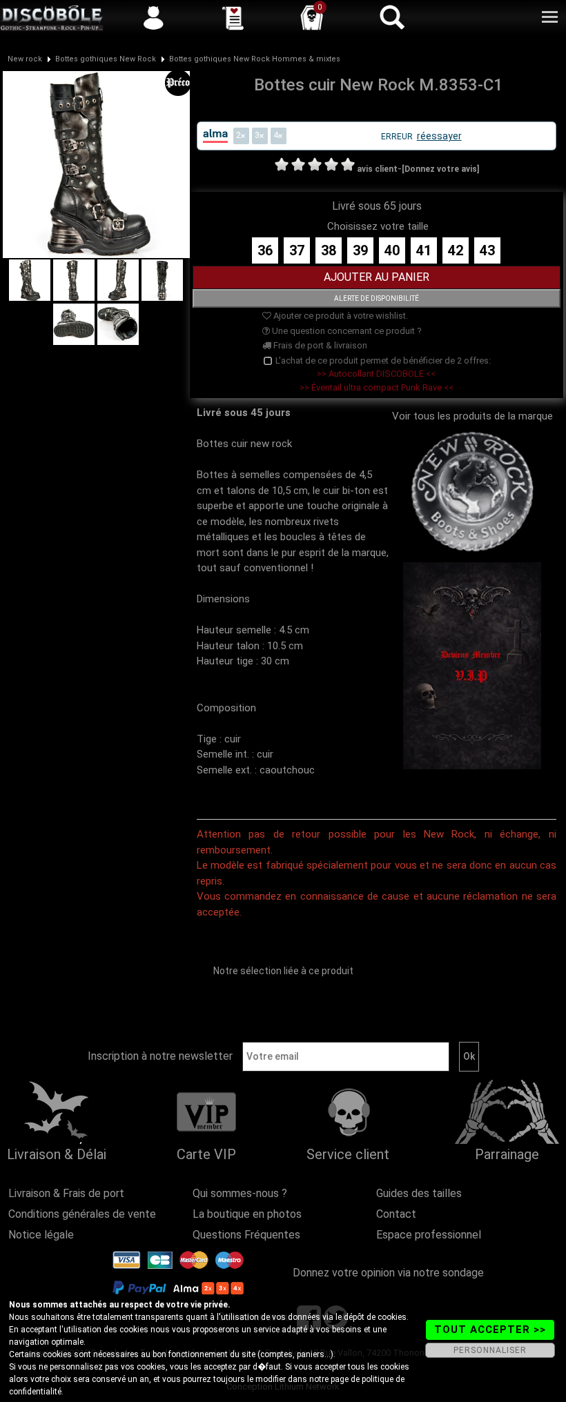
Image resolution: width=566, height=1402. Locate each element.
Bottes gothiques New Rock (105, 59)
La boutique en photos (247, 1214)
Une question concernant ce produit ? (346, 331)
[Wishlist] (232, 17)
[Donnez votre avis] (440, 169)
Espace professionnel (428, 1234)
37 (296, 250)
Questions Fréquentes (246, 1234)
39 (360, 250)
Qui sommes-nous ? (240, 1193)
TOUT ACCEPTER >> (490, 1329)
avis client (377, 169)
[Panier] (312, 17)
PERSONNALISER (490, 1350)
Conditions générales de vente (82, 1214)
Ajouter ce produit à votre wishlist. (339, 315)
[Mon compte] (153, 17)
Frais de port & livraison (319, 345)
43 (487, 250)
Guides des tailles (419, 1193)
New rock (25, 59)
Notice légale (41, 1234)
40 (392, 250)
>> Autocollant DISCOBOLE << (376, 373)
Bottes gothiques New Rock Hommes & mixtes (254, 59)
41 (423, 250)
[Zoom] (96, 163)
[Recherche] (391, 17)
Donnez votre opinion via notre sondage (388, 1272)
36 (265, 250)
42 (455, 250)
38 (328, 250)
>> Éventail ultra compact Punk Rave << (376, 387)
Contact (396, 1214)
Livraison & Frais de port (66, 1193)
